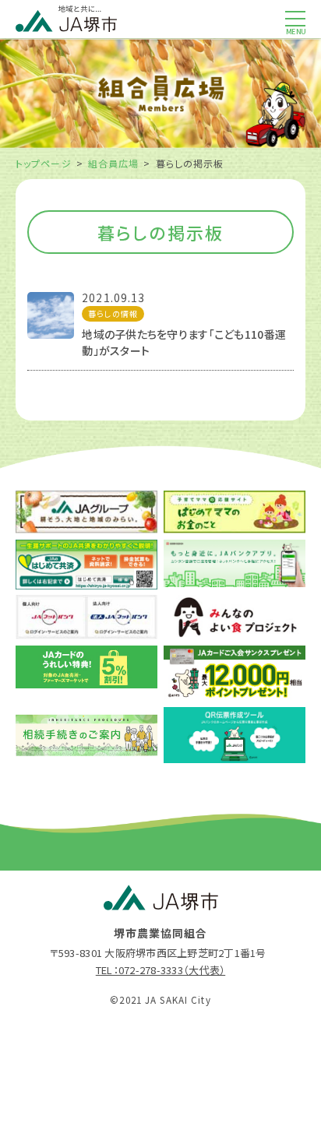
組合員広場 (113, 163)
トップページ (44, 163)
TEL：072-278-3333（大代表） (160, 969)
